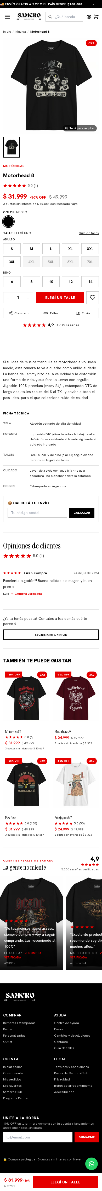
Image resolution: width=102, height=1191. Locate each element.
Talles (53, 313)
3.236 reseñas (68, 325)
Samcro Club (12, 1092)
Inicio (7, 32)
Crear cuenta (13, 1073)
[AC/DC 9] (31, 923)
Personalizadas (14, 1035)
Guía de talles (89, 233)
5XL (51, 261)
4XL (31, 261)
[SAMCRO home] (29, 17)
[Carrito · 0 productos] (96, 16)
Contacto (61, 1042)
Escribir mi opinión (51, 635)
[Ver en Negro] (11, 147)
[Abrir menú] (7, 16)
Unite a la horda (21, 1117)
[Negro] (8, 221)
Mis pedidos (12, 1079)
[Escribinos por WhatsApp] (91, 1164)
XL (70, 248)
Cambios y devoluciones (72, 1035)
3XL (12, 261)
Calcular (81, 513)
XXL (90, 248)
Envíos (59, 1029)
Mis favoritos (12, 1086)
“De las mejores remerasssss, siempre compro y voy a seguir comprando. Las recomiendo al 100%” (29, 937)
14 (90, 281)
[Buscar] (50, 17)
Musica (20, 32)
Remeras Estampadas (19, 1023)
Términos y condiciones (71, 1067)
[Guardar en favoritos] (92, 297)
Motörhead (14, 166)
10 (51, 281)
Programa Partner (16, 1098)
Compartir (22, 313)
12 (71, 281)
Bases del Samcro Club (71, 1073)
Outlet (7, 1042)
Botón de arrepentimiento (73, 1086)
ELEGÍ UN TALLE (60, 297)
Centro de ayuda (66, 1023)
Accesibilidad (64, 1092)
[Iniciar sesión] (89, 16)
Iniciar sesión (12, 1067)
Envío (86, 313)
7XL (90, 261)
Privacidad (62, 1079)
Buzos (7, 1029)
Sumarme (87, 1137)
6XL (70, 261)
